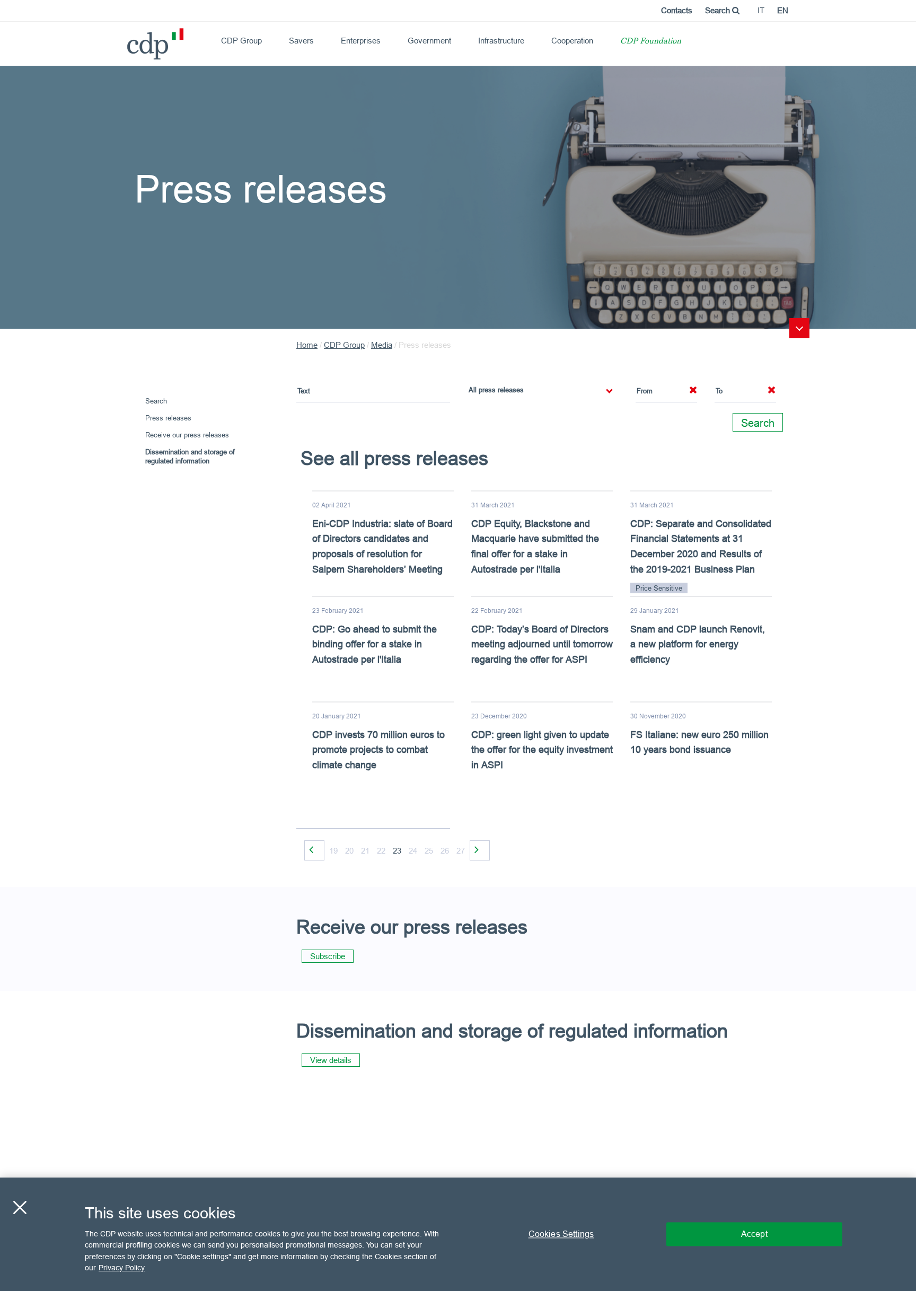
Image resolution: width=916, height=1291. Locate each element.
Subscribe (327, 956)
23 (397, 850)
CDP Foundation (650, 42)
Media (381, 344)
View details (330, 1060)
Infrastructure (501, 40)
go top (799, 328)
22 (381, 850)
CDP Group (241, 40)
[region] (458, 1234)
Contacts (676, 10)
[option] (542, 654)
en (782, 10)
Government (429, 40)
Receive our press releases (187, 435)
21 (365, 850)
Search (718, 10)
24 (413, 850)
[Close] (19, 1207)
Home (307, 344)
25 (429, 850)
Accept (754, 1234)
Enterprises (361, 40)
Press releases (168, 418)
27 (460, 850)
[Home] (131, 40)
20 (349, 850)
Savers (301, 40)
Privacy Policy (122, 1267)
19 (333, 850)
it (761, 10)
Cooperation (572, 40)
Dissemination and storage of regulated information (190, 456)
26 (445, 850)
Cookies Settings (561, 1234)
